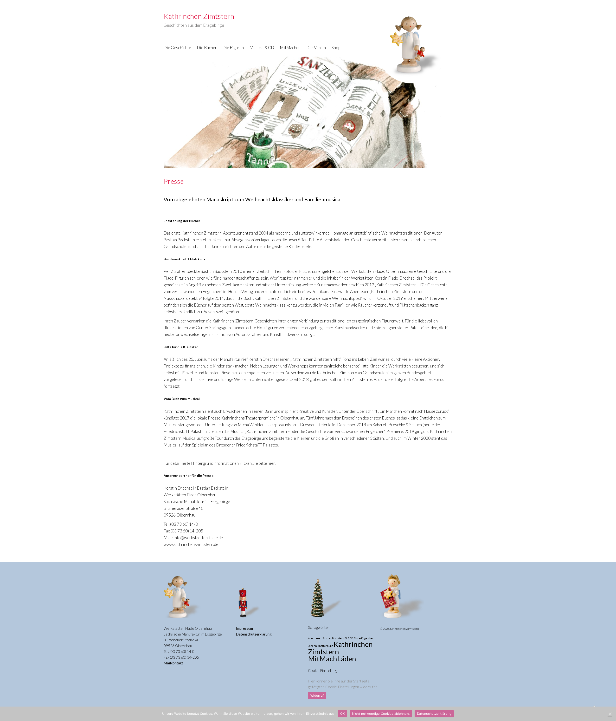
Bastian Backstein (333, 638)
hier (271, 463)
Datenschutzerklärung (254, 634)
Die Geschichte (177, 47)
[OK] (610, 713)
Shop (336, 47)
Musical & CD (262, 47)
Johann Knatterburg (320, 645)
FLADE (349, 638)
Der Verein (316, 47)
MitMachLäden (332, 658)
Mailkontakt (173, 663)
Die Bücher (207, 47)
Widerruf (317, 695)
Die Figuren (233, 47)
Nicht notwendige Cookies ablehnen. (381, 713)
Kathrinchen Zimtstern (340, 648)
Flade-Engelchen (363, 638)
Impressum (244, 628)
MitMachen (290, 47)
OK (342, 713)
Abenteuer (315, 638)
